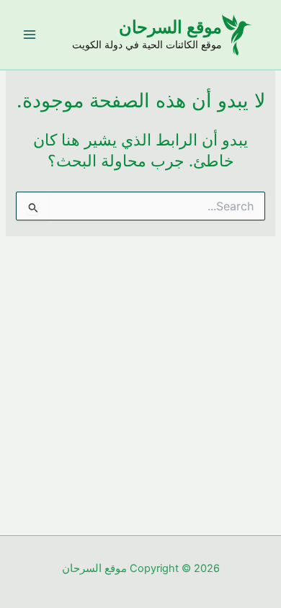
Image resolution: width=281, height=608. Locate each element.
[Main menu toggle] (29, 34)
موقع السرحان (170, 27)
